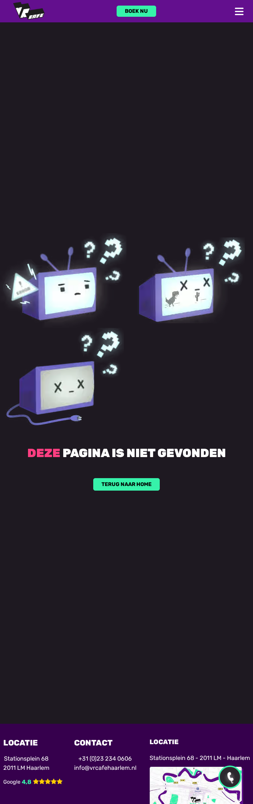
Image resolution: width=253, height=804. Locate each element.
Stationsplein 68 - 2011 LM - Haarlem (200, 758)
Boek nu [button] (136, 11)
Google (11, 782)
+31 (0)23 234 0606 (105, 758)
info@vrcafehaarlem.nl (105, 767)
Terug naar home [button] (126, 484)
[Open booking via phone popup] (229, 777)
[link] (136, 11)
